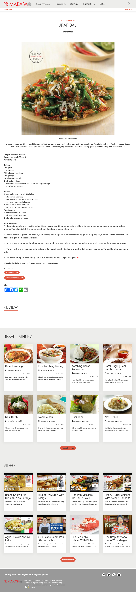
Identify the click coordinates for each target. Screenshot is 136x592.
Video (102, 4)
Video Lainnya (68, 560)
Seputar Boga (89, 4)
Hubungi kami (24, 574)
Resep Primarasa (43, 4)
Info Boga (74, 4)
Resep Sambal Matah (15, 278)
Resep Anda (61, 4)
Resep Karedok (12, 272)
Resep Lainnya (68, 448)
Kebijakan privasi (40, 574)
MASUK (128, 10)
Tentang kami (10, 574)
